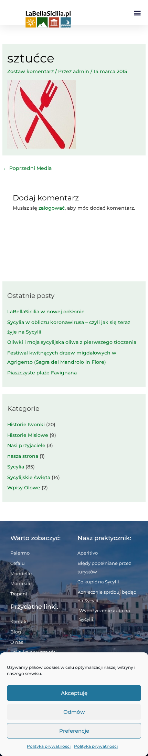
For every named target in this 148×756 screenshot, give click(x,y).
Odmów (74, 712)
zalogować (52, 208)
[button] (137, 12)
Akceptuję (74, 693)
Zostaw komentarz (30, 71)
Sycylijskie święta (28, 477)
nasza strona (22, 456)
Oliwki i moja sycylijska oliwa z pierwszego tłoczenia (71, 342)
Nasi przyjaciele (26, 445)
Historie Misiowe (27, 435)
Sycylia (15, 466)
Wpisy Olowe (23, 487)
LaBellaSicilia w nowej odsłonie (46, 311)
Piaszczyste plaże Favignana (42, 372)
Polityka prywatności (49, 746)
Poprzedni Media (27, 168)
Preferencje (74, 731)
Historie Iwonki (26, 424)
